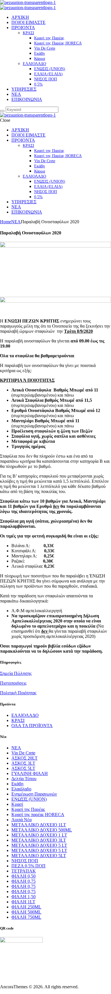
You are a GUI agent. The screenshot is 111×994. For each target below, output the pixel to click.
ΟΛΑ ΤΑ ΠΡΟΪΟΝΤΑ (32, 725)
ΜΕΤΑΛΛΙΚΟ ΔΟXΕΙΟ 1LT (38, 824)
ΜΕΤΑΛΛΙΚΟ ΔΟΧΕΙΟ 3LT (38, 840)
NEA (16, 221)
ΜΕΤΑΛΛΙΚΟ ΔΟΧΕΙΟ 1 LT (39, 835)
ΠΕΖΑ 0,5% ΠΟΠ (28, 865)
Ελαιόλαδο (21, 788)
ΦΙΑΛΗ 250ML (26, 906)
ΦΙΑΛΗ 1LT (23, 901)
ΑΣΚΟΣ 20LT (24, 758)
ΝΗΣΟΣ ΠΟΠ (24, 860)
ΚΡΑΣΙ (17, 720)
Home (5, 221)
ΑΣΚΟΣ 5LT (23, 768)
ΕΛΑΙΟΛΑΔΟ (25, 715)
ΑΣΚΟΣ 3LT (23, 763)
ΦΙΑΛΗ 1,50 (23, 896)
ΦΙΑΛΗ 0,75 (23, 881)
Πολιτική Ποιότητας (18, 692)
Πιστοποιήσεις (13, 683)
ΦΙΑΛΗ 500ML (26, 912)
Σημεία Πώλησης (16, 673)
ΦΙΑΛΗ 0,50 (23, 876)
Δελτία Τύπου (23, 778)
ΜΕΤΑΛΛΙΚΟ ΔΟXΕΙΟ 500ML (41, 829)
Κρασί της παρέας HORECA (37, 814)
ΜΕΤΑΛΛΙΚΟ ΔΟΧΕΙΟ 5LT (38, 855)
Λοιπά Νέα (21, 819)
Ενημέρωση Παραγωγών (34, 794)
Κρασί (17, 804)
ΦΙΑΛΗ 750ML (26, 917)
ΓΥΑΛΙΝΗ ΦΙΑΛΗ (29, 773)
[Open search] (2, 111)
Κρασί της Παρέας (28, 809)
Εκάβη (17, 783)
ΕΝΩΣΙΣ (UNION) (29, 799)
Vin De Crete (23, 752)
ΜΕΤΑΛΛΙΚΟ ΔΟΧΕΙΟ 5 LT (39, 845)
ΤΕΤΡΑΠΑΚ (23, 871)
